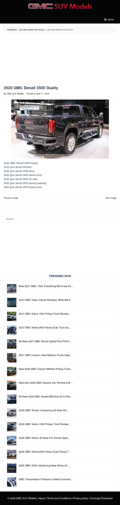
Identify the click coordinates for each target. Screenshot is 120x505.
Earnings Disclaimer (101, 498)
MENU (111, 19)
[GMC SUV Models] (60, 6)
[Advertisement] (53, 59)
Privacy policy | (81, 498)
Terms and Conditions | (59, 498)
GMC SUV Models (26, 498)
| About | (41, 498)
